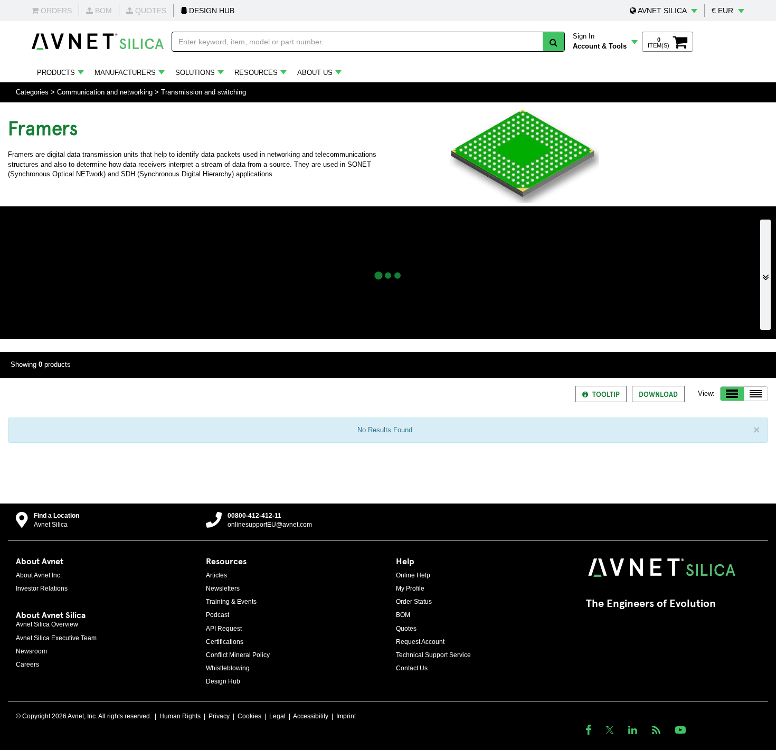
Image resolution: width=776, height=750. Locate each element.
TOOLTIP (606, 394)
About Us (315, 73)
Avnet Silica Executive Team (56, 638)
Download (658, 394)
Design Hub (223, 681)
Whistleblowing (228, 668)
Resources (256, 73)
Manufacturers (125, 73)
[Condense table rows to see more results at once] (756, 393)
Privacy (219, 716)
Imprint (346, 716)
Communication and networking (105, 92)
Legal (277, 716)
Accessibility (310, 716)
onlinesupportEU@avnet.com (270, 524)
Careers (27, 664)
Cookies (249, 716)
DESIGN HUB (210, 10)
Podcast (217, 615)
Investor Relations (42, 588)
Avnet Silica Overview (47, 624)
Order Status (414, 601)
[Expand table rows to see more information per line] (732, 393)
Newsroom (31, 651)
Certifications (224, 641)
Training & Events (231, 601)
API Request (224, 628)
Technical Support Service (433, 655)
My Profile (410, 588)
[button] (663, 10)
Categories (32, 92)
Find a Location (56, 515)
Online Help (413, 575)
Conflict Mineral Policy (238, 655)
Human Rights (180, 716)
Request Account (420, 641)
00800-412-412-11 (254, 515)
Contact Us (412, 668)
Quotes (406, 628)
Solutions (195, 73)
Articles (216, 575)
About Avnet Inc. (39, 575)
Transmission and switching (203, 92)
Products (56, 73)
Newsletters (223, 588)
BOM (403, 615)
